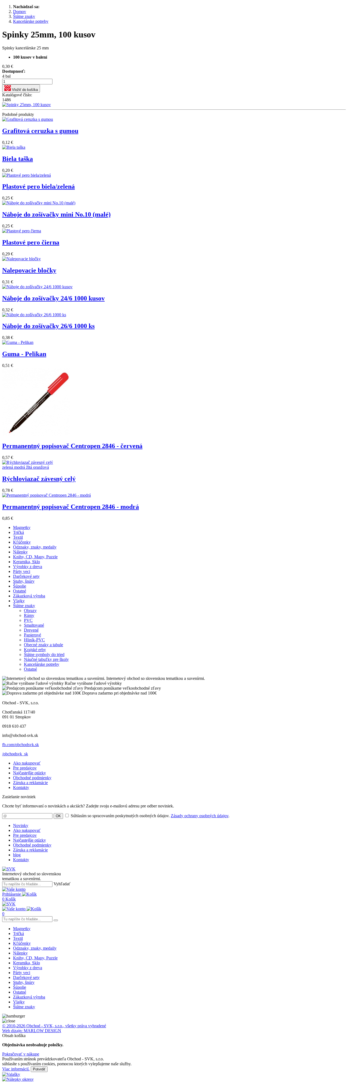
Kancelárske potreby (41, 664)
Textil (18, 537)
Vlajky (19, 600)
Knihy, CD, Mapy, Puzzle (35, 556)
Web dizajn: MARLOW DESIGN (31, 1030)
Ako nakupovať (27, 763)
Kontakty (21, 787)
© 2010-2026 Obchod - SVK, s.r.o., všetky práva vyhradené (54, 1025)
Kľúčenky (22, 542)
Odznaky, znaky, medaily (35, 547)
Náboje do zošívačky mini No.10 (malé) (56, 214)
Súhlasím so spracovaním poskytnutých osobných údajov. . (150, 815)
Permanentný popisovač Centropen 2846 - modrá (70, 506)
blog (17, 854)
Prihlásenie (12, 894)
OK (58, 816)
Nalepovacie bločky (29, 270)
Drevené (31, 630)
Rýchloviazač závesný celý (39, 478)
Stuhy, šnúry (24, 581)
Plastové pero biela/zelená (38, 186)
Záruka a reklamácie (30, 782)
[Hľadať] (56, 920)
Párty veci (21, 571)
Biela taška (17, 158)
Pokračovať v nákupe (20, 1054)
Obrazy (30, 610)
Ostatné (19, 591)
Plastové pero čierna (30, 242)
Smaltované (34, 625)
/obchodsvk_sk (15, 754)
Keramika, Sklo (26, 561)
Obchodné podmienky (32, 777)
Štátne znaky (24, 605)
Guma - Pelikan (24, 353)
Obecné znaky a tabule (43, 644)
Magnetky (21, 527)
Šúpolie (19, 586)
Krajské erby (35, 649)
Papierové (32, 635)
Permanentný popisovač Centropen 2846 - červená (72, 445)
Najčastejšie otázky (29, 773)
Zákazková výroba (29, 596)
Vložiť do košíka (24, 90)
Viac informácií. (16, 1069)
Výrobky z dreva (27, 566)
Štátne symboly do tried (44, 654)
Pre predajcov (25, 768)
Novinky (20, 825)
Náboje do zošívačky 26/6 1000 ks (48, 325)
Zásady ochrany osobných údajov (199, 815)
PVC (28, 620)
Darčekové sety (26, 576)
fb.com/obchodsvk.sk (20, 744)
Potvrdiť (39, 1069)
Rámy (29, 615)
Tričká (18, 532)
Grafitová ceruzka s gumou (40, 130)
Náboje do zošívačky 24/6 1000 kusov (53, 298)
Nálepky (20, 552)
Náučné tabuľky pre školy (46, 659)
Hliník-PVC (34, 640)
